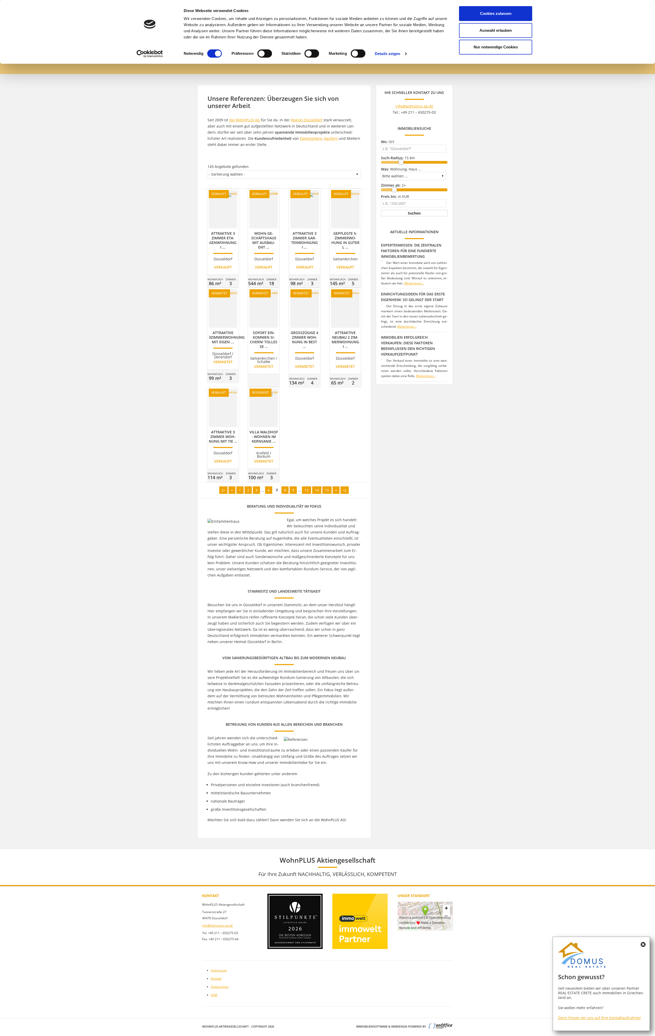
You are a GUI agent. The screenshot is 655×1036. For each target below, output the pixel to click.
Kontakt (216, 978)
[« (223, 490)
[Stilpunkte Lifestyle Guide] (295, 921)
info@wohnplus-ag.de (414, 106)
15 (327, 490)
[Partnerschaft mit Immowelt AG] (360, 921)
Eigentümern (311, 138)
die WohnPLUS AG (244, 120)
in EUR (395, 196)
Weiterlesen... (414, 283)
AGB (214, 995)
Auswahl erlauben (495, 30)
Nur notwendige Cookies (496, 47)
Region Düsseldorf (306, 120)
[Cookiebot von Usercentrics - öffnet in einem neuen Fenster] (149, 54)
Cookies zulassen (495, 13)
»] (344, 490)
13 (306, 490)
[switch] (264, 53)
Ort (387, 141)
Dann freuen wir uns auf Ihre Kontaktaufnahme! (599, 1017)
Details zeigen (387, 53)
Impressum (219, 970)
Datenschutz (220, 987)
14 (317, 490)
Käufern (331, 138)
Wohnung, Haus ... (401, 169)
